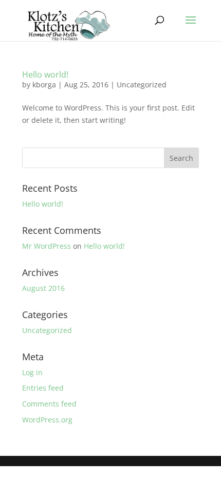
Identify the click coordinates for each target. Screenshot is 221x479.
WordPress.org (47, 420)
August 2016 (43, 288)
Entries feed (43, 388)
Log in (32, 372)
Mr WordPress (46, 246)
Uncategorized (142, 84)
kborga (44, 84)
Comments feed (49, 404)
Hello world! (45, 74)
